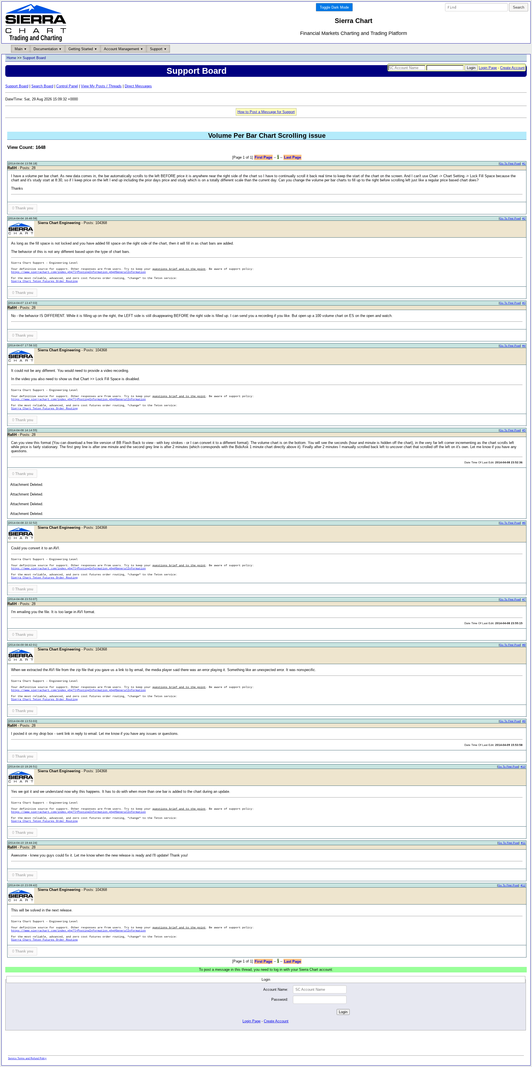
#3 (524, 302)
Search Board (42, 86)
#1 (524, 163)
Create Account (512, 68)
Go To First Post (510, 163)
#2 (524, 218)
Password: (279, 999)
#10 (523, 766)
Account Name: (275, 989)
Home (11, 58)
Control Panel (67, 86)
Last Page (292, 157)
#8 (524, 644)
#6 (524, 522)
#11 (523, 842)
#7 (524, 599)
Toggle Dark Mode (334, 7)
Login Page (488, 68)
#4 (524, 345)
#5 (524, 430)
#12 (523, 885)
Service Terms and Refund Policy (27, 1058)
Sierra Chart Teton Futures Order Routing (44, 281)
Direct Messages (138, 86)
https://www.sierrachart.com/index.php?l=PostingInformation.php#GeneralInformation (78, 272)
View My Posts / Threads (101, 86)
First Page (263, 157)
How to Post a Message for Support (266, 112)
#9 (524, 721)
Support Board (34, 58)
